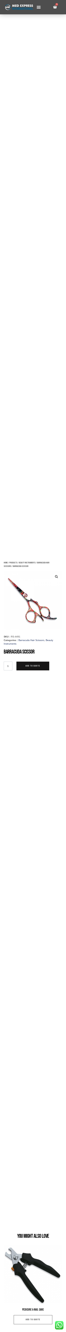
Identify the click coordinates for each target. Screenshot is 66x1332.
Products (13, 562)
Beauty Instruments (27, 562)
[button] (38, 7)
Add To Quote (33, 666)
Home (6, 562)
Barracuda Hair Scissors (31, 640)
